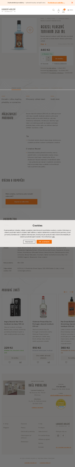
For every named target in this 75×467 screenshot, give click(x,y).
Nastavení (29, 242)
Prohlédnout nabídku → (56, 3)
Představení (16, 88)
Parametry (44, 88)
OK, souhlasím (44, 242)
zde (53, 237)
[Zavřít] (72, 2)
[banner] (9, 10)
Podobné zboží (57, 88)
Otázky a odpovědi (30, 88)
